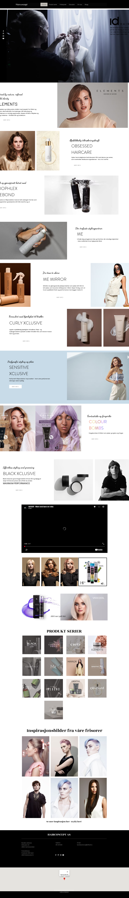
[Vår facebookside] (3, 31)
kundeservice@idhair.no (84, 845)
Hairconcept (21, 4)
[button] (35, 756)
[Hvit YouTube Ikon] (3, 38)
